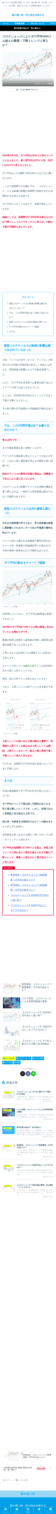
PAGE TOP (29, 1494)
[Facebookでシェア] (28, 1073)
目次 (24, 297)
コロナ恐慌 (39, 1058)
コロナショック (25, 1058)
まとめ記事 (9, 1058)
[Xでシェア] (22, 1073)
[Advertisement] (28, 121)
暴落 (18, 1062)
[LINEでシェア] (33, 1073)
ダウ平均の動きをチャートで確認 (24, 326)
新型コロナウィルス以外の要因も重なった (28, 322)
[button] (50, 806)
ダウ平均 (8, 1062)
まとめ (12, 331)
